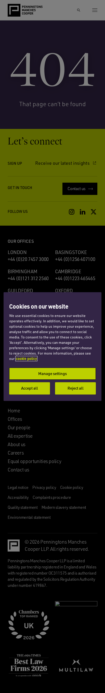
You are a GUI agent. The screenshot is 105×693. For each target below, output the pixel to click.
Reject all (76, 388)
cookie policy (26, 358)
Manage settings (52, 373)
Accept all (29, 388)
